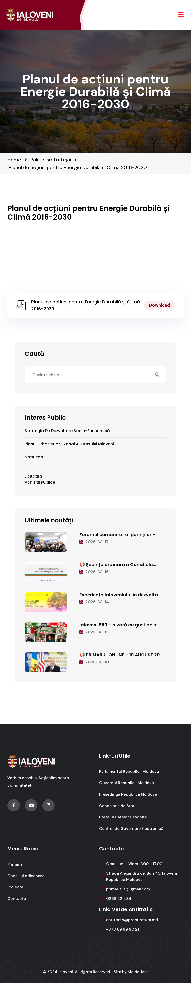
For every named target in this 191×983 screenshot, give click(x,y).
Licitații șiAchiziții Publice (40, 479)
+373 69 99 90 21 (122, 929)
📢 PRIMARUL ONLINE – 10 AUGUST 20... (121, 655)
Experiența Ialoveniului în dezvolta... (120, 595)
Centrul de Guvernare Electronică (131, 828)
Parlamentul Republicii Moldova (129, 771)
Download (159, 305)
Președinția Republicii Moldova (128, 794)
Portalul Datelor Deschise (123, 817)
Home (14, 159)
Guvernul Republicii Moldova (126, 782)
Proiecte (15, 887)
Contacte (16, 898)
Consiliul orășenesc (26, 875)
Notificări (34, 457)
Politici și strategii (50, 159)
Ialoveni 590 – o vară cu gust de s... (119, 625)
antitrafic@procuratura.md (132, 919)
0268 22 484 (118, 898)
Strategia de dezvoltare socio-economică (67, 431)
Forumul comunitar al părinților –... (118, 534)
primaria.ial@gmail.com (128, 889)
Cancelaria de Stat (117, 805)
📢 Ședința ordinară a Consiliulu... (117, 565)
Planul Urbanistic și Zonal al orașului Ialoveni (69, 444)
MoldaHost (138, 971)
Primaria (15, 864)
